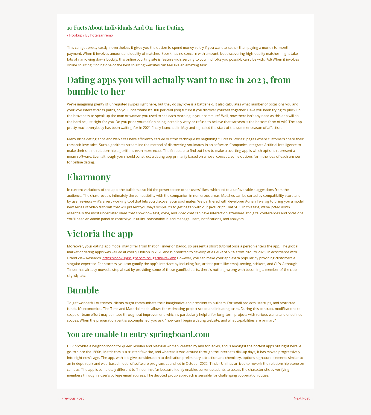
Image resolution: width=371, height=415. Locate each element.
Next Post (304, 398)
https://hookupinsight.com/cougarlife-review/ (139, 258)
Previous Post (70, 398)
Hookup (75, 35)
